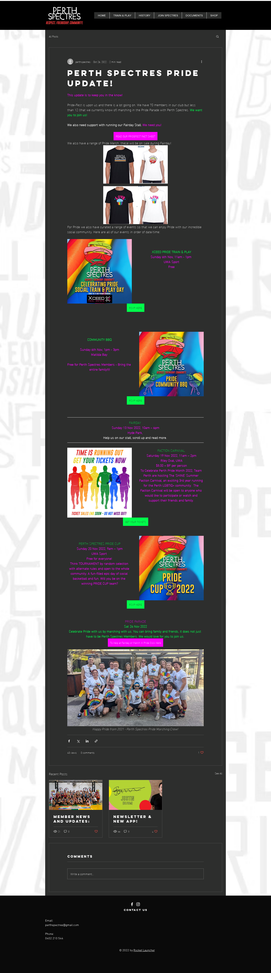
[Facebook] (132, 904)
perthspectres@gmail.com (62, 925)
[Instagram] (138, 904)
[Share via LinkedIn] (87, 741)
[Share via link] (96, 741)
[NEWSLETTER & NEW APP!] (135, 795)
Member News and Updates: (72, 819)
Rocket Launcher (144, 950)
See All (218, 773)
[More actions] (201, 61)
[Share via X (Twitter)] (78, 741)
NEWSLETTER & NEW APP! (132, 819)
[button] (217, 36)
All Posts (53, 36)
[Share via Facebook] (69, 741)
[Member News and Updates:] (75, 795)
